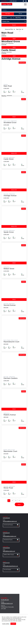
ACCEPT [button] (13, 623)
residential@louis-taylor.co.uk (9, 536)
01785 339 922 (6, 547)
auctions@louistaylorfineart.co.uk (10, 566)
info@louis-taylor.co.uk (7, 603)
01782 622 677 (6, 532)
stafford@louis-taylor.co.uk (9, 551)
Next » (19, 504)
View (14, 38)
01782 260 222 (13, 1)
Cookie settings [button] (5, 623)
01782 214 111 (6, 562)
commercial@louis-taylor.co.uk (10, 521)
